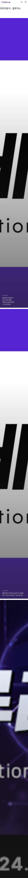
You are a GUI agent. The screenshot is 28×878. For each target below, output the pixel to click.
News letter (5, 295)
